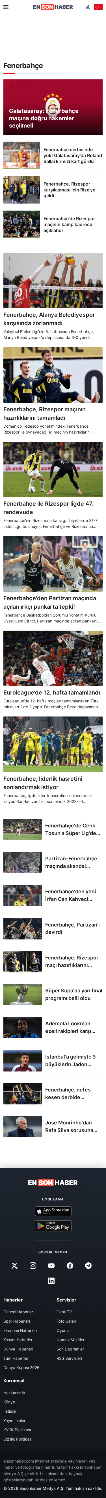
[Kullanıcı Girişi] (88, 7)
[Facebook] (69, 1265)
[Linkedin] (51, 1280)
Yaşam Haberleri (18, 1339)
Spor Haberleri (16, 1321)
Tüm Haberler (15, 1358)
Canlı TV (64, 1311)
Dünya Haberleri (18, 1349)
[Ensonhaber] (53, 7)
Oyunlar (64, 1330)
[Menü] (5, 7)
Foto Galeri (66, 1321)
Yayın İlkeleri (14, 1420)
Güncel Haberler (18, 1311)
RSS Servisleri (69, 1358)
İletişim (9, 1411)
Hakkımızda (14, 1392)
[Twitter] (14, 1265)
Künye (9, 1401)
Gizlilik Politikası (17, 1439)
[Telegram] (88, 1265)
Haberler (13, 1300)
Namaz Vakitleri (71, 1339)
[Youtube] (51, 1265)
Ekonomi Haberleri (20, 1330)
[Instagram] (33, 1265)
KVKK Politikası (17, 1429)
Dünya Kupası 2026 (21, 1367)
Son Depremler (70, 1349)
